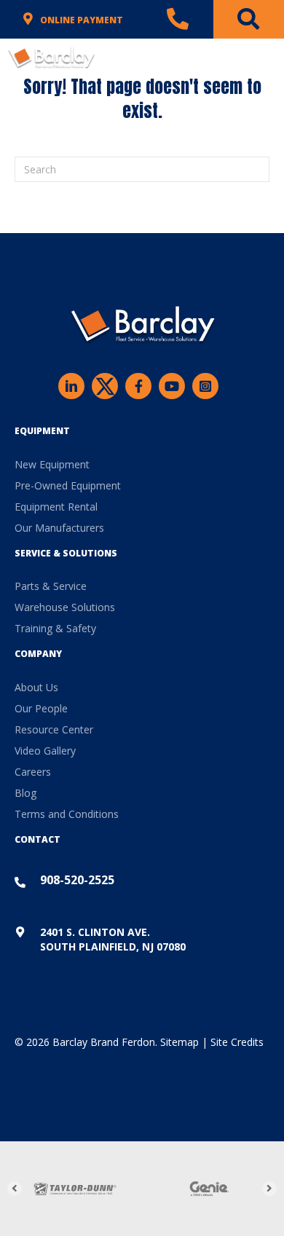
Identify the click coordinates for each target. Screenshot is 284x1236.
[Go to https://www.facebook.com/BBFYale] (138, 386)
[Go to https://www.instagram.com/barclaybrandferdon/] (205, 386)
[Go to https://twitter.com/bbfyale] (105, 388)
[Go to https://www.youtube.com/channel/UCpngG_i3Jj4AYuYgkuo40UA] (172, 386)
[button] (14, 1188)
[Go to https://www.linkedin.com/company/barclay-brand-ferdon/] (71, 386)
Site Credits (237, 1042)
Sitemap (179, 1042)
